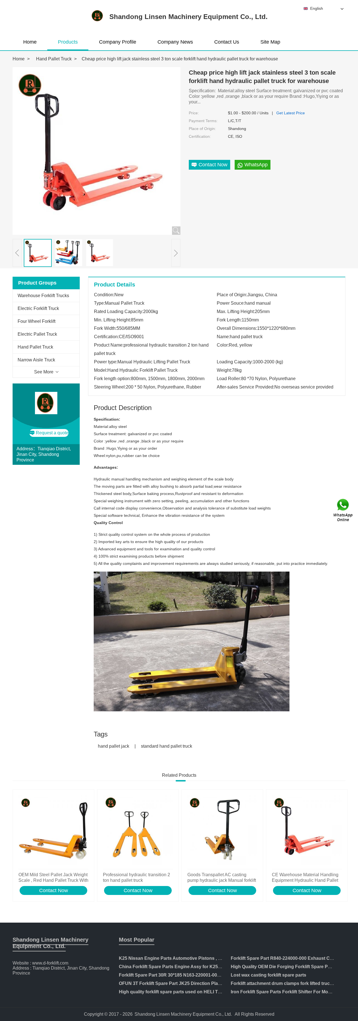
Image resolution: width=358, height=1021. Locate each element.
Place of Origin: (202, 128)
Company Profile (117, 42)
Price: (194, 113)
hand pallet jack (113, 746)
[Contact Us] (343, 510)
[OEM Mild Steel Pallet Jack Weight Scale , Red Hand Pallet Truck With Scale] (53, 830)
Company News (175, 42)
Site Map (270, 42)
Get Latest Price (290, 113)
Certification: (200, 136)
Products (68, 42)
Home (30, 42)
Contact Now (53, 890)
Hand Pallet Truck (54, 58)
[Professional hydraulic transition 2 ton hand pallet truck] (138, 830)
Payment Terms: (203, 121)
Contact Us (226, 42)
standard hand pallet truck (166, 746)
